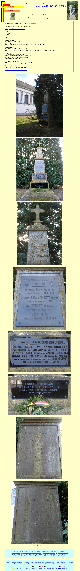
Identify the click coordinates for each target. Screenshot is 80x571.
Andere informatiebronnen (60, 568)
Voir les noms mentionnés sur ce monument (16, 70)
